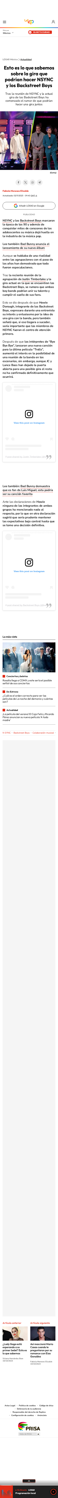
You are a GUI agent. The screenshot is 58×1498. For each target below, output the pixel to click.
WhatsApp (32, 182)
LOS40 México (29, 22)
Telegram (40, 182)
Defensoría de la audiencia (29, 1409)
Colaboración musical (43, 732)
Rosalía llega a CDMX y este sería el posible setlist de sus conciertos (27, 682)
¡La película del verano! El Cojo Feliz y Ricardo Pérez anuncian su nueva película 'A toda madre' (28, 717)
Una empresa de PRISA (29, 1426)
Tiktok (12, 1376)
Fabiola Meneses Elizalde (16, 190)
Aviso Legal (10, 1405)
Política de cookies (27, 1405)
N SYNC (7, 732)
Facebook (18, 182)
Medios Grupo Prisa (29, 1434)
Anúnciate (42, 1415)
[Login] (53, 22)
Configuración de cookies (22, 1415)
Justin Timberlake (34, 279)
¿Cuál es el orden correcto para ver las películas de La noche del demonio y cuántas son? (28, 698)
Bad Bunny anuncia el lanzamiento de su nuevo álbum (26, 246)
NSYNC (7, 220)
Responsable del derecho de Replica (29, 1412)
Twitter (25, 182)
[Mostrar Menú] (4, 22)
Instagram (25, 1376)
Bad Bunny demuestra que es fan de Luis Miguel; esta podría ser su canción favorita (28, 490)
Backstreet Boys (30, 220)
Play (53, 1492)
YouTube (19, 1376)
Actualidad (26, 59)
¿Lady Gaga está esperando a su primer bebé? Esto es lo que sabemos (15, 1348)
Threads (45, 1376)
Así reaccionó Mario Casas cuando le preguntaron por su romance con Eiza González (41, 1350)
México (6, 33)
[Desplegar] (29, 1481)
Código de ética (46, 1405)
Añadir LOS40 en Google (31, 205)
